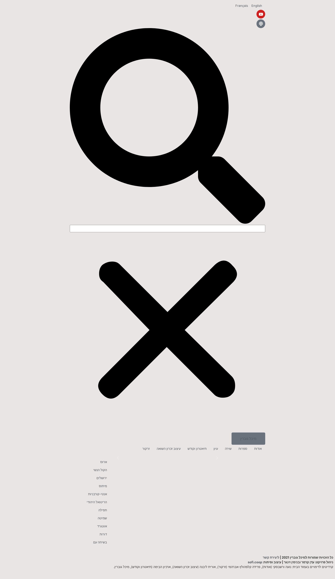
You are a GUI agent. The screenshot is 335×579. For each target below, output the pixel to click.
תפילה (102, 510)
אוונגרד (102, 526)
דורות (103, 534)
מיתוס (103, 486)
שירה (228, 448)
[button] (167, 126)
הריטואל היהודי (97, 502)
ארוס (103, 462)
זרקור (146, 448)
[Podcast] (260, 23)
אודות (258, 448)
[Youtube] (260, 14)
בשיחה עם (100, 542)
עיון (216, 448)
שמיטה (102, 518)
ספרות (243, 448)
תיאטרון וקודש (197, 448)
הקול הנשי (100, 470)
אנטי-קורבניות (97, 494)
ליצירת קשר (271, 557)
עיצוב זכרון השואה (169, 448)
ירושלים (101, 478)
